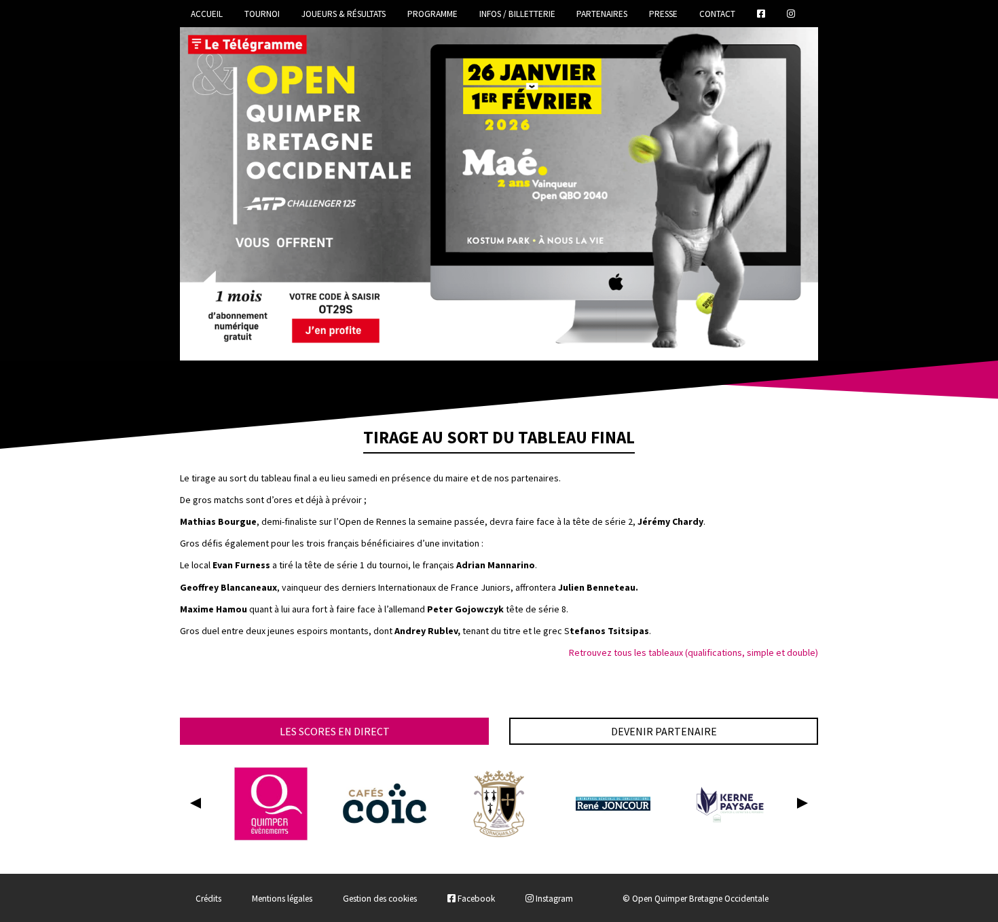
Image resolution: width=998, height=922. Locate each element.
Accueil (207, 14)
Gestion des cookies (380, 898)
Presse (663, 14)
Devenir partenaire (664, 731)
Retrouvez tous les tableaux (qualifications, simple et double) (693, 652)
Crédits (208, 898)
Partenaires (601, 14)
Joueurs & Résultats (343, 14)
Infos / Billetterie (517, 14)
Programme (432, 14)
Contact (717, 14)
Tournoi (262, 14)
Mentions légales (282, 898)
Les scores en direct (335, 731)
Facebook (475, 898)
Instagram (553, 898)
